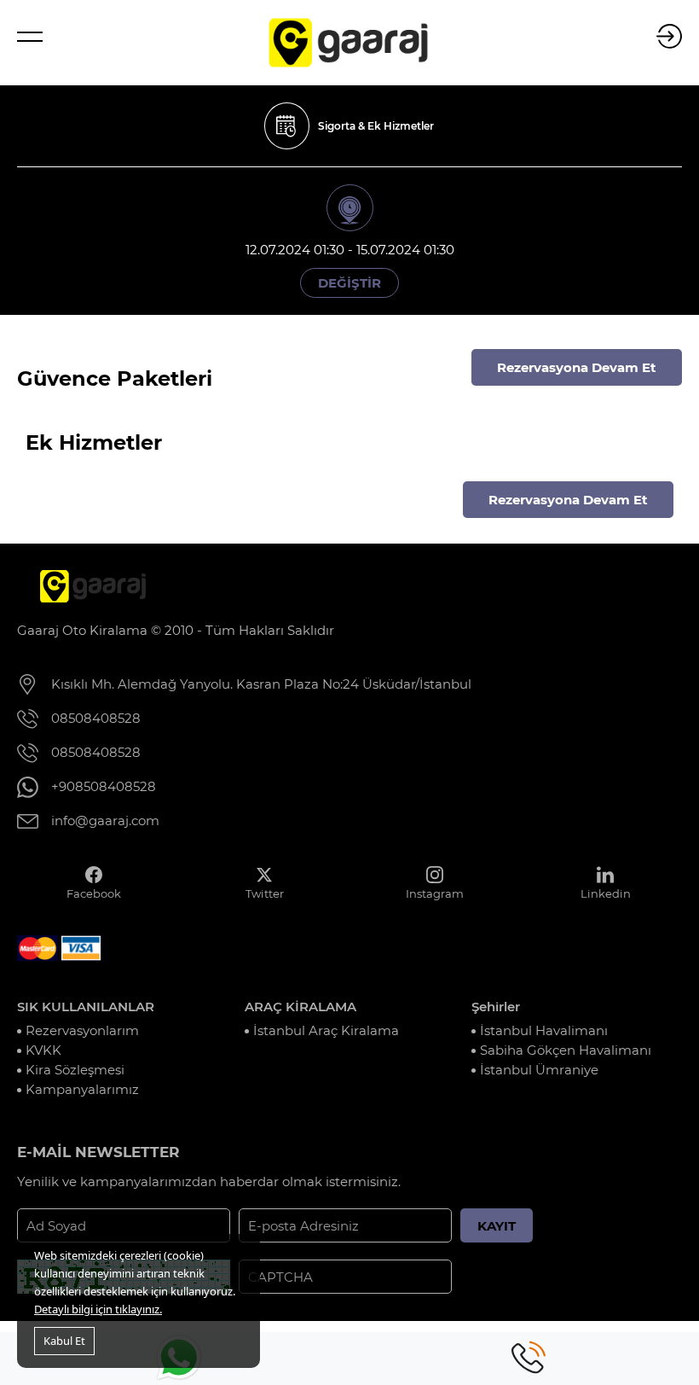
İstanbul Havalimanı (544, 1030)
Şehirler (495, 1006)
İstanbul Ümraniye (539, 1070)
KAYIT (496, 1226)
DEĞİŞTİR (349, 283)
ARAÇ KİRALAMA (300, 1006)
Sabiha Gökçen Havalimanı (565, 1050)
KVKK (43, 1050)
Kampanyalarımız (82, 1089)
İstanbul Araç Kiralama (326, 1030)
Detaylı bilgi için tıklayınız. (98, 1309)
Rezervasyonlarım (82, 1030)
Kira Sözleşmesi (75, 1070)
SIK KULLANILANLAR (85, 1006)
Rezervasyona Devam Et (576, 367)
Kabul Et (64, 1340)
